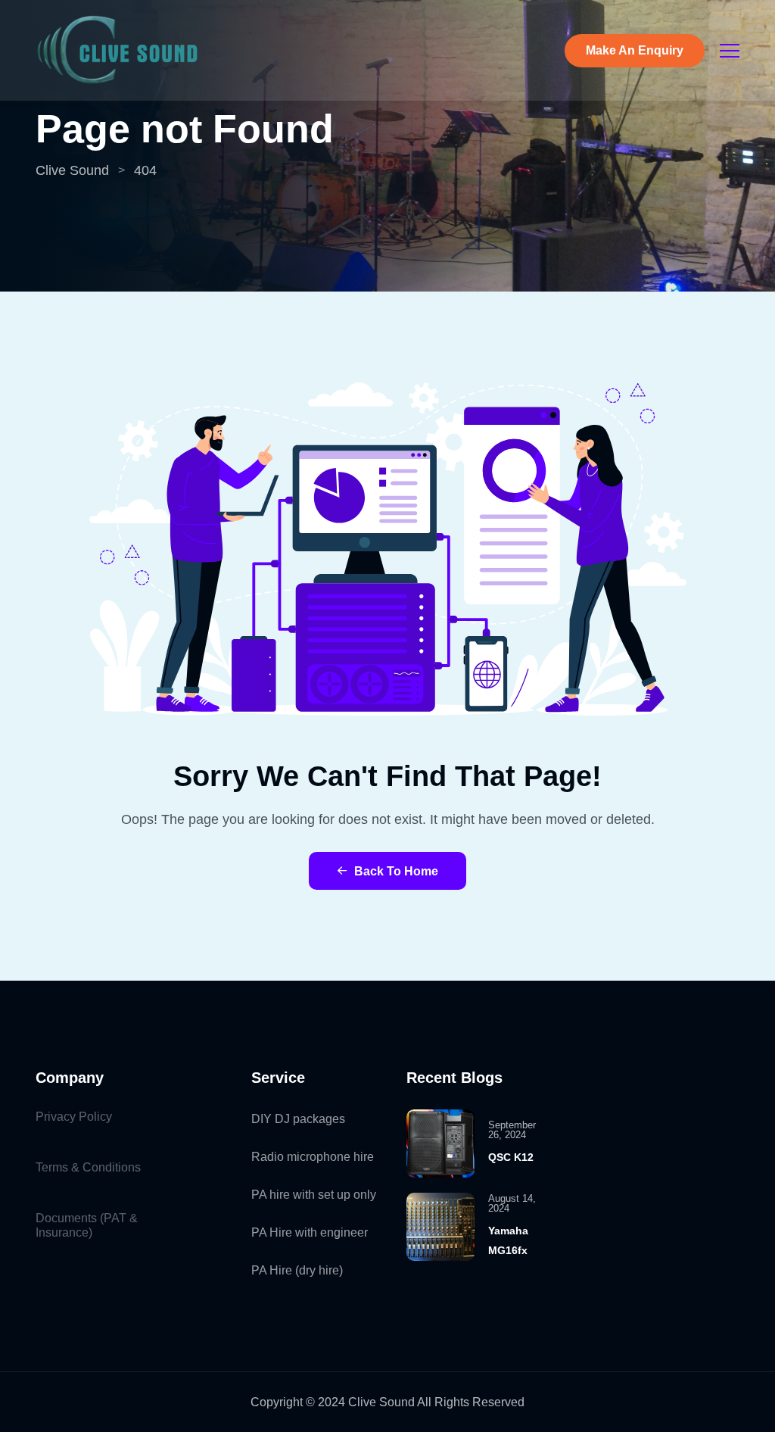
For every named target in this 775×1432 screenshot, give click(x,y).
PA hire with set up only (313, 1194)
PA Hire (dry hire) (297, 1270)
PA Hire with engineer (309, 1232)
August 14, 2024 (512, 1203)
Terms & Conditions (88, 1167)
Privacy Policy (74, 1116)
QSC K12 (511, 1157)
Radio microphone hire (312, 1156)
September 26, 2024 (512, 1130)
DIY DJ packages (298, 1118)
